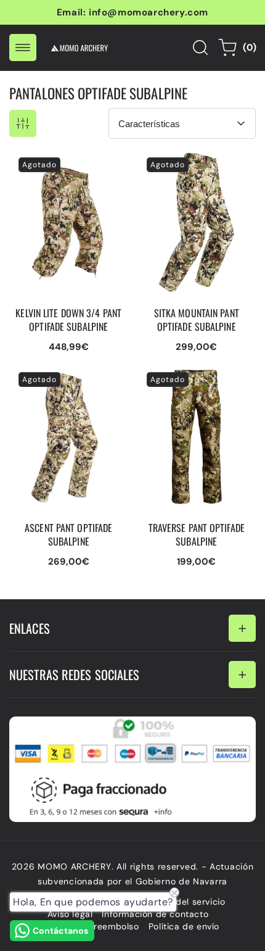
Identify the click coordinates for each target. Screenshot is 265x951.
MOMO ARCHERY (74, 866)
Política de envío (184, 926)
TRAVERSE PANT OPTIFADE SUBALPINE (186, 375)
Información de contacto (155, 914)
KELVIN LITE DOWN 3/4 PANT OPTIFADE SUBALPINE (61, 166)
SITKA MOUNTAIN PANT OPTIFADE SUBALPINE (190, 160)
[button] (22, 47)
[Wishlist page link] (173, 47)
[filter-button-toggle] (22, 123)
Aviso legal (70, 914)
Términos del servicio (180, 901)
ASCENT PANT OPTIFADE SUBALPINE (64, 375)
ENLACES (29, 628)
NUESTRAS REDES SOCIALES (74, 674)
